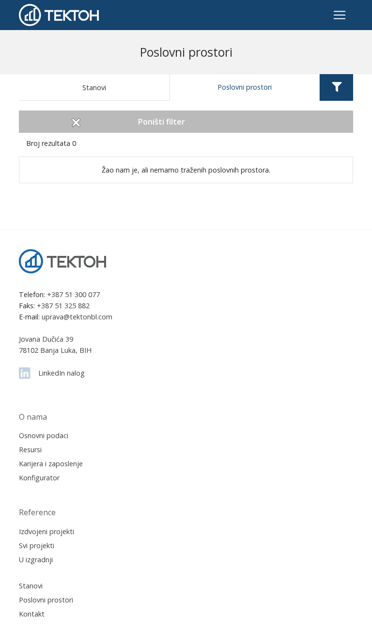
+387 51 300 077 (73, 294)
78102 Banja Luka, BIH (55, 350)
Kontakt (32, 613)
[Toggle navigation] (339, 15)
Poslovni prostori (244, 87)
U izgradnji (36, 559)
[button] (336, 87)
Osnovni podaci (43, 435)
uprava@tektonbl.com (77, 316)
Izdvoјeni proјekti (46, 531)
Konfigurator (39, 477)
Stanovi (94, 87)
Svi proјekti (36, 545)
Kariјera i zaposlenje (51, 463)
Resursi (30, 449)
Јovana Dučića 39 (46, 339)
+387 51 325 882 (63, 305)
